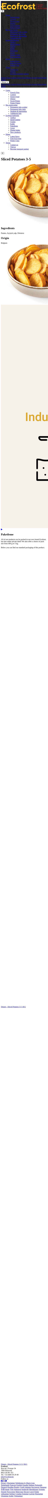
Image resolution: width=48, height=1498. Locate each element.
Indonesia (17, 1489)
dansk (7, 1489)
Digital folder (15, 55)
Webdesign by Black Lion (25, 1483)
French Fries (14, 17)
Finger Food (14, 21)
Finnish (3, 1492)
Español (25, 1485)
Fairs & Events (15, 63)
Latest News (14, 61)
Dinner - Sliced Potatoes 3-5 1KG (13, 1007)
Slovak (26, 1492)
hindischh (25, 1489)
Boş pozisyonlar (11, 30)
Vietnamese (18, 1496)
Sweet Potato (15, 26)
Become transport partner (19, 74)
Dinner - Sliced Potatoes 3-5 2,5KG (14, 1464)
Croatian (18, 1494)
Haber (8, 59)
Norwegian (11, 1492)
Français (13, 1485)
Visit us (13, 72)
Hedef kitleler (15, 44)
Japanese (43, 1487)
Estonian (25, 1494)
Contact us (14, 70)
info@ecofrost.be (7, 1477)
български (35, 1487)
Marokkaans (33, 1489)
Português (38, 1485)
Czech (31, 1492)
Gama (8, 15)
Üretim (12, 47)
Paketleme (14, 51)
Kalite (12, 49)
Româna (10, 1487)
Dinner (12, 24)
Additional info (15, 38)
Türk (12, 1489)
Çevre (12, 53)
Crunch (13, 19)
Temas (8, 68)
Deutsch (4, 1487)
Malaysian (19, 1492)
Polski (36, 1492)
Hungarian (39, 1494)
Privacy (4, 1483)
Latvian (32, 1494)
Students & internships (18, 36)
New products (15, 57)
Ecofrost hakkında (12, 40)
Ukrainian (4, 1496)
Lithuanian (5, 1494)
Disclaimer (11, 1483)
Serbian (12, 1494)
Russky (17, 1487)
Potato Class (14, 65)
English (19, 1485)
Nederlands (5, 1485)
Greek (22, 1487)
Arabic (11, 1496)
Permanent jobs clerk (18, 34)
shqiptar (28, 1487)
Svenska (42, 1489)
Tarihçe (13, 42)
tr (1, 2)
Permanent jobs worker (18, 32)
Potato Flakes (15, 28)
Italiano (31, 1485)
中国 (3, 1489)
